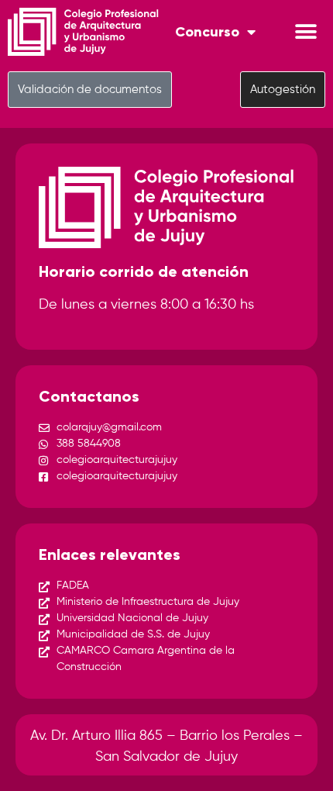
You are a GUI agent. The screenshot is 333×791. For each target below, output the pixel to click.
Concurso (207, 31)
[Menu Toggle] (306, 31)
